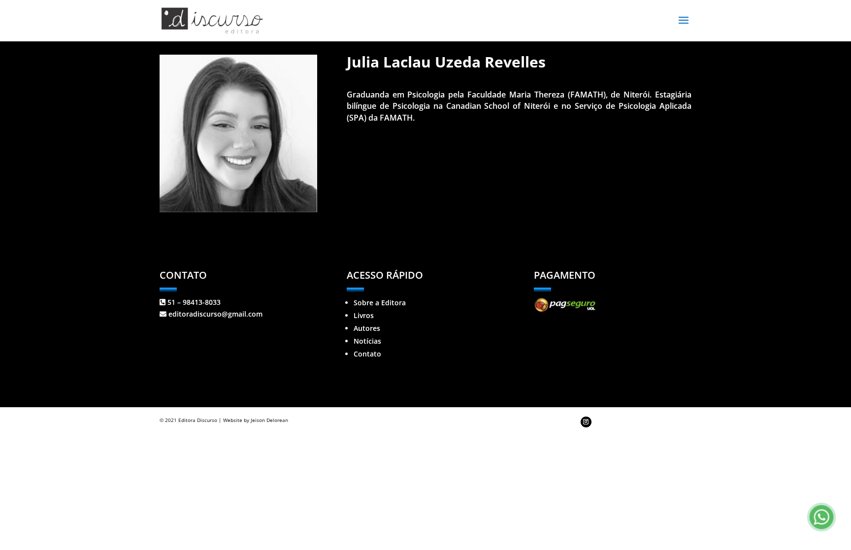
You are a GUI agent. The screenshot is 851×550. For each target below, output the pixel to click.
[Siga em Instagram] (586, 422)
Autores (367, 328)
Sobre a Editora (380, 302)
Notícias (367, 341)
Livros (364, 315)
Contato (367, 353)
